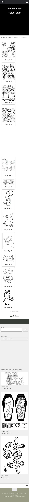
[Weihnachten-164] (14, 378)
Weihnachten (4, 386)
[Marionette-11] (14, 455)
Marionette (4, 476)
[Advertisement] (14, 26)
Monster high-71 (6, 433)
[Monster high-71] (14, 411)
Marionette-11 (5, 478)
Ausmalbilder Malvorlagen (14, 10)
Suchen (3, 327)
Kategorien (4, 336)
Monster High (5, 431)
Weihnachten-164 (6, 389)
